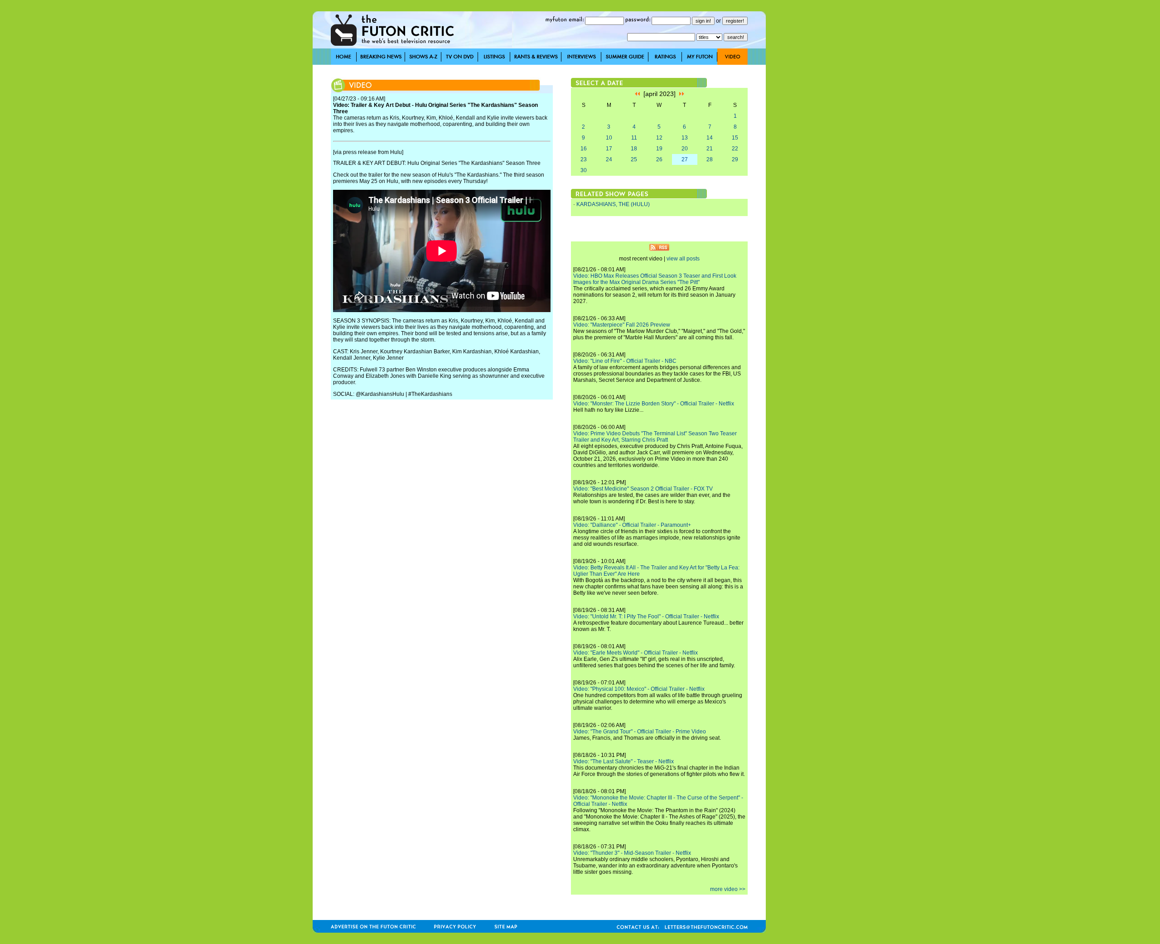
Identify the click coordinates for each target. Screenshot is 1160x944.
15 (735, 138)
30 (583, 170)
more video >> (727, 889)
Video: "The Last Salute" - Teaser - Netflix (623, 761)
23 (583, 159)
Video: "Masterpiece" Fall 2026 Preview (621, 325)
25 (634, 159)
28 (709, 159)
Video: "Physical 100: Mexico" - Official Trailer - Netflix (639, 689)
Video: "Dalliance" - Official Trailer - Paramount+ (632, 525)
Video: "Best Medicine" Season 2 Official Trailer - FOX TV (643, 489)
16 (583, 148)
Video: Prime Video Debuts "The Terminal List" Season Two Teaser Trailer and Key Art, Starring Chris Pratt (655, 436)
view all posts (683, 258)
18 (634, 148)
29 (735, 159)
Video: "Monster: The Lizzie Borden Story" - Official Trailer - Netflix (653, 403)
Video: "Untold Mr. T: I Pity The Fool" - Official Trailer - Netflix (646, 616)
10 (609, 138)
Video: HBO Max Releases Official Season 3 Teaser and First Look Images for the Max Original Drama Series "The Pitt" (654, 279)
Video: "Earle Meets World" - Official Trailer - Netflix (635, 653)
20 (685, 148)
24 (609, 159)
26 (659, 159)
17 (609, 148)
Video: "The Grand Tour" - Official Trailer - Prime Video (639, 731)
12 (659, 138)
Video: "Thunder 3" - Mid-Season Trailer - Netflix (632, 853)
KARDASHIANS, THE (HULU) (613, 204)
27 (685, 159)
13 (685, 138)
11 (634, 138)
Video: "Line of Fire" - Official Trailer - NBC (625, 361)
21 (709, 148)
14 (709, 138)
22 (735, 148)
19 (659, 148)
